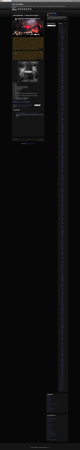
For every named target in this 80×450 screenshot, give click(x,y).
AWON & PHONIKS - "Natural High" (62, 331)
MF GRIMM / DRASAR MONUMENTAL (52, 403)
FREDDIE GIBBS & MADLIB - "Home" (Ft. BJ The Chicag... (62, 147)
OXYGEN (48, 405)
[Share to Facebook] (38, 105)
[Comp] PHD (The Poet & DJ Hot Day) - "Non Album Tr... (62, 315)
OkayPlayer (49, 427)
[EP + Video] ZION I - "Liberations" (62, 339)
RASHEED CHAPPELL (50, 408)
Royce (25, 106)
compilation (18, 106)
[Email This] (35, 105)
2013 (61, 386)
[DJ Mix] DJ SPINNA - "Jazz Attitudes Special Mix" (62, 88)
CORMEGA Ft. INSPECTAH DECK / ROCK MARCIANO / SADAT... (62, 356)
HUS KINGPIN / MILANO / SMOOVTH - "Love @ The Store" (62, 51)
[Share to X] (37, 105)
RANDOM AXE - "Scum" (62, 243)
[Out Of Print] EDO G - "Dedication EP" (62, 202)
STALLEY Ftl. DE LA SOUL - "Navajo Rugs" (62, 72)
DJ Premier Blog (49, 421)
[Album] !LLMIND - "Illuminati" (62, 223)
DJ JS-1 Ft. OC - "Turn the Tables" (62, 297)
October (62, 33)
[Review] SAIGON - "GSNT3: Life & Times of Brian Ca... (62, 191)
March (62, 382)
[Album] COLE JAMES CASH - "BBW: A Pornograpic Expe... (62, 267)
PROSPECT (49, 406)
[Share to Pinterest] (39, 105)
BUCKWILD (49, 399)
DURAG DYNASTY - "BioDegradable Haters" (62, 350)
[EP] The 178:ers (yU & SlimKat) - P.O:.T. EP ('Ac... (62, 77)
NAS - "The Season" (62, 41)
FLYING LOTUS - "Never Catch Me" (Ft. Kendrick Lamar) (62, 371)
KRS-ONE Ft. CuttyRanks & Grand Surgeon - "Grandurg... (62, 131)
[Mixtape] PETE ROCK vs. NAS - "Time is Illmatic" (62, 100)
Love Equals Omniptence (21, 113)
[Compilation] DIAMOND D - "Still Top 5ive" (62, 205)
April (61, 381)
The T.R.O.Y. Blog (49, 436)
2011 (61, 389)
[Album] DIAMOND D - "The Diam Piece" (62, 335)
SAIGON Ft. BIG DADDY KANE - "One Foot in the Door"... (62, 115)
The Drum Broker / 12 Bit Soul (51, 433)
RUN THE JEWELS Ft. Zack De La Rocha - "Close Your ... (62, 254)
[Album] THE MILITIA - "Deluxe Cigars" (62, 276)
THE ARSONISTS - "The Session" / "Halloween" (62, 344)
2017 (61, 26)
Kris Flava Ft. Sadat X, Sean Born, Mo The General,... (62, 82)
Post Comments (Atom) (30, 143)
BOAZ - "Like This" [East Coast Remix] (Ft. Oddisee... (62, 185)
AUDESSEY (49, 396)
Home (28, 139)
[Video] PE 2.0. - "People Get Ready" (62, 288)
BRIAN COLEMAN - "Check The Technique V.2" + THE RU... (62, 239)
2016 (61, 27)
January (62, 385)
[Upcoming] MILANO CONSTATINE (62, 119)
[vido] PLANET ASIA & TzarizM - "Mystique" (62, 136)
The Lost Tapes (17, 4)
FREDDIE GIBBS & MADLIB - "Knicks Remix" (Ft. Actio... (62, 152)
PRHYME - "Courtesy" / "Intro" (62, 285)
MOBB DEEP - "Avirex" (62, 234)
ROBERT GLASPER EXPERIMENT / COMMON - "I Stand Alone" (62, 211)
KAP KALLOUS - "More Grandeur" (62, 109)
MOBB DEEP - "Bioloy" (62, 127)
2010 (61, 390)
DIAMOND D (49, 400)
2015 (61, 28)
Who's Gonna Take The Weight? (52, 439)
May (61, 380)
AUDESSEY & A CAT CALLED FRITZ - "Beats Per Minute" (62, 162)
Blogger (48, 447)
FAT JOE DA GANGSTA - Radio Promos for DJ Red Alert (62, 366)
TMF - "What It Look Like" (62, 215)
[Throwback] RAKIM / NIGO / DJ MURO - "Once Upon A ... (62, 310)
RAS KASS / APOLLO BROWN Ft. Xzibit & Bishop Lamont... (62, 231)
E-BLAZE (48, 402)
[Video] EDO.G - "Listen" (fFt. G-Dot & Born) (62, 45)
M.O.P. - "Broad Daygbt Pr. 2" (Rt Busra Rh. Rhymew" (62, 124)
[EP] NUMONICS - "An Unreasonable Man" (62, 219)
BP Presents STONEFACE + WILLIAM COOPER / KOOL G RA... (62, 326)
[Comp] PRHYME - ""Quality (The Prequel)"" (62, 68)
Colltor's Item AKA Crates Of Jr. (51, 418)
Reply (17, 117)
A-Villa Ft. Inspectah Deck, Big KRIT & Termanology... (62, 293)
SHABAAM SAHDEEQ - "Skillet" (62, 180)
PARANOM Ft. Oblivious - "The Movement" (62, 272)
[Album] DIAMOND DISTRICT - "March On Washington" (62, 248)
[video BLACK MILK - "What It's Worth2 (62, 96)
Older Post (41, 139)
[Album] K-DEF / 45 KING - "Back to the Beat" (62, 305)
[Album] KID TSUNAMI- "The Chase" (62, 167)
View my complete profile (50, 19)
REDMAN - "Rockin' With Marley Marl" (62, 301)
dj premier (22, 106)
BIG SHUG (48, 397)
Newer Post (15, 139)
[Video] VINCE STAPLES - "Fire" (62, 226)
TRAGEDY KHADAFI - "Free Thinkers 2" (62, 105)
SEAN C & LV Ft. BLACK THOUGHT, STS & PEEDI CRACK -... (62, 37)
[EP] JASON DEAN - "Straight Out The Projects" (62, 158)
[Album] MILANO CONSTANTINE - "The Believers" (62, 63)
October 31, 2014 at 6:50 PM (31, 113)
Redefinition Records (50, 430)
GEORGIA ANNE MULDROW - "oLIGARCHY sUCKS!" (62, 321)
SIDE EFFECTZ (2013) (50, 409)
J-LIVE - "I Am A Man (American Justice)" (62, 92)
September (62, 375)
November (62, 32)
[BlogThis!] (36, 105)
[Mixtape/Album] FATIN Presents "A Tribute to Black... (62, 141)
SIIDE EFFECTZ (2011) (50, 411)
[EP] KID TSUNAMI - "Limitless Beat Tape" (62, 171)
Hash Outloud (49, 424)
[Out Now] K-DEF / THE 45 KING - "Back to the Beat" (62, 361)
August (62, 376)
